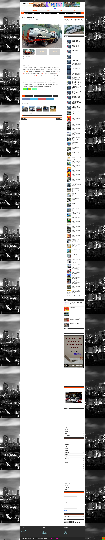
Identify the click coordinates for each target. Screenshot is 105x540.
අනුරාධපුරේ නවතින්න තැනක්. (76, 250)
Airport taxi (74, 116)
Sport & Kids (67, 431)
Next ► (80, 295)
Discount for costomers (76, 173)
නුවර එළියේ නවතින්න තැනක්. (76, 270)
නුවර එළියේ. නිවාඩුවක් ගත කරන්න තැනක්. (76, 265)
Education (67, 419)
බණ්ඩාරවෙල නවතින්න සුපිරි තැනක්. (76, 280)
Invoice (65, 531)
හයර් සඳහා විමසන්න (75, 111)
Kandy (66, 446)
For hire (73, 203)
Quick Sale (44, 532)
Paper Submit (45, 534)
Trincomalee (67, 481)
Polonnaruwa (67, 479)
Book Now (27, 0)
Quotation (66, 532)
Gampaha (66, 440)
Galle (66, 460)
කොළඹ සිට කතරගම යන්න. (76, 122)
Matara (66, 464)
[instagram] (35, 1)
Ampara (66, 450)
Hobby (66, 433)
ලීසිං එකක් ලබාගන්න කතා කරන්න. (76, 168)
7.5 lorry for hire (75, 183)
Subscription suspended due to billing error (76, 71)
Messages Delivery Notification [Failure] (76, 66)
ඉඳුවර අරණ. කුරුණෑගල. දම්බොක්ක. (76, 219)
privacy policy (44, 533)
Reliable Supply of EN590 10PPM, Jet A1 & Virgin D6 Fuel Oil (76, 87)
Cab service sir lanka (76, 285)
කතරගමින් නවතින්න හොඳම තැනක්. (76, 245)
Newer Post (24, 118)
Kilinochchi (67, 483)
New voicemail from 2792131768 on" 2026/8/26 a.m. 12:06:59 (76, 102)
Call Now (25, 89)
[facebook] (29, 1)
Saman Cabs (28, 51)
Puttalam (67, 466)
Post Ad (48, 10)
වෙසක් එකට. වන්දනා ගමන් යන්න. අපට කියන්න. (76, 209)
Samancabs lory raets (76, 290)
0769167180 (34, 10)
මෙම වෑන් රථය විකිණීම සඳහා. (76, 138)
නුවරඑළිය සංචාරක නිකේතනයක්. (75, 240)
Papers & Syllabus (24, 530)
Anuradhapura (67, 452)
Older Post (59, 118)
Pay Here (65, 530)
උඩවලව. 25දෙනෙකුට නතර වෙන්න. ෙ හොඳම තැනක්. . (76, 214)
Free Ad (43, 531)
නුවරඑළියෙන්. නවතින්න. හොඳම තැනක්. (76, 260)
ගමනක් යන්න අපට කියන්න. (75, 163)
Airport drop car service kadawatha (76, 224)
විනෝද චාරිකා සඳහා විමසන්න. (75, 148)
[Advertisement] (74, 377)
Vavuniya (66, 489)
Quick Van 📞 (44, 530)
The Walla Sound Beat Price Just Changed (76, 46)
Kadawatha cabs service (74, 323)
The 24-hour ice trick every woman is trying (76, 97)
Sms (29, 89)
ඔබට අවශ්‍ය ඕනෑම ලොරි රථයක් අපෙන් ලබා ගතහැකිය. (76, 158)
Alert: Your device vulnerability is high (75, 61)
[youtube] (33, 1)
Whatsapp (34, 89)
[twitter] (31, 1)
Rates (74, 10)
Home (22, 0)
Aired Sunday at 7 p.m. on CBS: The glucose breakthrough (76, 92)
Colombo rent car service (75, 143)
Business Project (75, 50)
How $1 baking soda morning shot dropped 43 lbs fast (76, 82)
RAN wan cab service (75, 127)
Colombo (66, 442)
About (24, 0)
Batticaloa (67, 458)
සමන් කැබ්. (74, 132)
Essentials (67, 425)
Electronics (67, 421)
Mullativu (67, 487)
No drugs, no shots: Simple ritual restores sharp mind (76, 107)
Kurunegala (67, 444)
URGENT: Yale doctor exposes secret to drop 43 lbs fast (76, 77)
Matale (66, 456)
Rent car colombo (75, 229)
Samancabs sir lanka (75, 234)
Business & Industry (69, 423)
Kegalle (66, 462)
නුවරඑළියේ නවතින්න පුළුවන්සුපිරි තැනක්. (76, 275)
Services (66, 429)
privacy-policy (23, 531)
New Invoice (66, 533)
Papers (66, 427)
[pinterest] (34, 1)
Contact (61, 10)
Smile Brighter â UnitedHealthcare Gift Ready (76, 41)
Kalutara (66, 454)
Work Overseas (67, 435)
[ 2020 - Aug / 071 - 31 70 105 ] (53, 538)
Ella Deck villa (74, 254)
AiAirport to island (75, 152)
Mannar (66, 485)
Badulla (66, 448)
